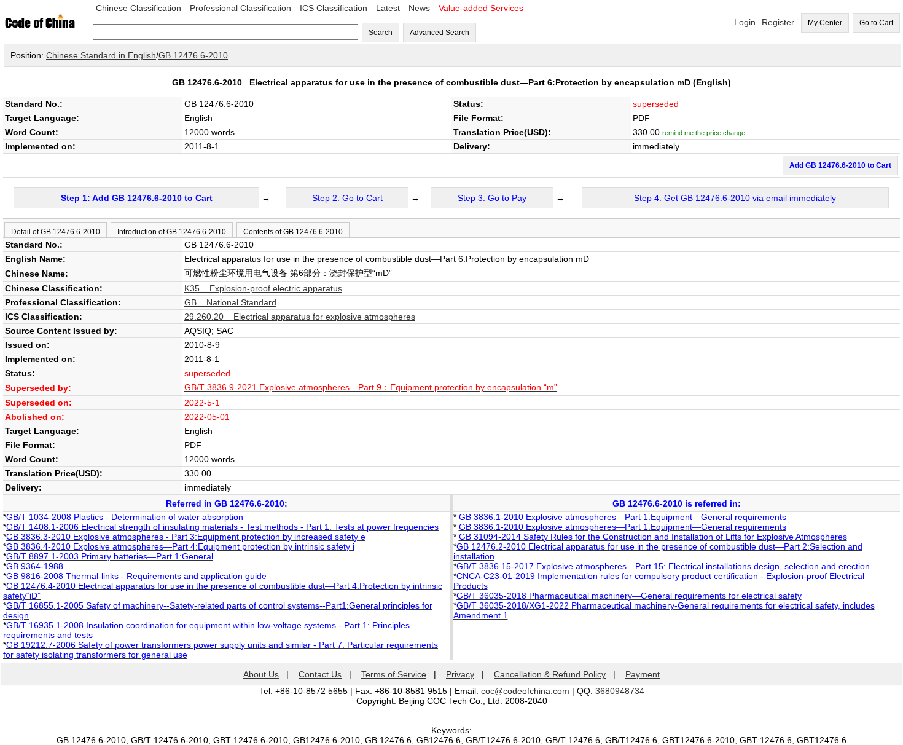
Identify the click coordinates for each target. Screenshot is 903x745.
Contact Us (320, 674)
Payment (642, 674)
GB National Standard (230, 302)
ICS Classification (333, 8)
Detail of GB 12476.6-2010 (55, 231)
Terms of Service (393, 674)
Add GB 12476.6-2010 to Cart (840, 165)
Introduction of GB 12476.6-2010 (171, 231)
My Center (825, 22)
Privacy (460, 674)
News (419, 8)
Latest (388, 8)
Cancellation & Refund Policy (550, 674)
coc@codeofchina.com (525, 691)
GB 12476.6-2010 (193, 55)
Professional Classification (240, 8)
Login (745, 22)
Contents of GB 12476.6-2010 (293, 231)
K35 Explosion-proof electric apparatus (263, 288)
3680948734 (619, 691)
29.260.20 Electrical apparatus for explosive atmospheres (299, 316)
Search (381, 32)
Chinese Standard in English (101, 55)
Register (778, 22)
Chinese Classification (138, 8)
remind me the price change (703, 132)
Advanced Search (439, 32)
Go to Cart (876, 22)
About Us (261, 674)
